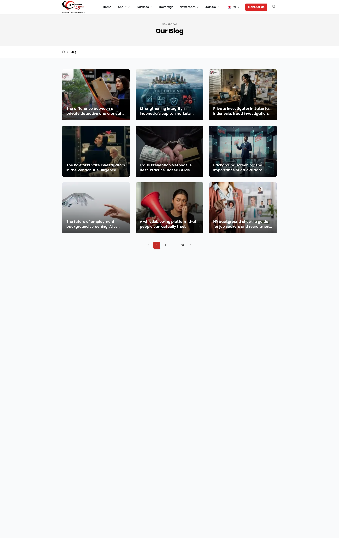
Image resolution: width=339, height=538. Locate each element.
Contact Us (256, 7)
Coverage (166, 7)
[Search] (273, 7)
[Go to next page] (190, 245)
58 (182, 245)
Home (107, 7)
